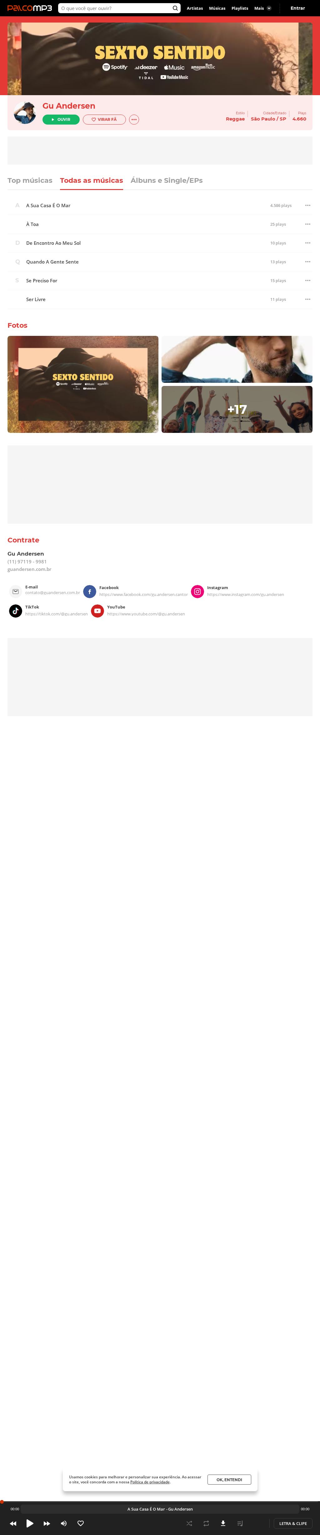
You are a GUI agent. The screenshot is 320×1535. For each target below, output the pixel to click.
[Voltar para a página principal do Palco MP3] (31, 8)
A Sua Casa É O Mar (48, 205)
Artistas (195, 8)
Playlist (240, 1523)
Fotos (18, 325)
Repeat (206, 1523)
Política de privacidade (150, 1482)
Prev (13, 1523)
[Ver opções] (134, 120)
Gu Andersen (68, 105)
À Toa (32, 224)
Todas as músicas (91, 181)
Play (30, 1523)
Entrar (298, 8)
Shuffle (189, 1523)
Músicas (217, 8)
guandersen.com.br (29, 569)
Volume (63, 1523)
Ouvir (64, 119)
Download (223, 1523)
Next (46, 1523)
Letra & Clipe (293, 1523)
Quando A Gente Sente (52, 262)
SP (283, 119)
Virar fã (107, 119)
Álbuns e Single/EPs (167, 181)
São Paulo (263, 119)
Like (80, 1523)
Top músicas (30, 181)
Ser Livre (36, 299)
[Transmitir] (256, 1523)
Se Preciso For (41, 281)
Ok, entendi (229, 1479)
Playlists (240, 8)
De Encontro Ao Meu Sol (53, 243)
